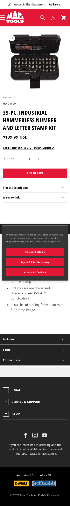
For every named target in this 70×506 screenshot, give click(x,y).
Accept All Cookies (35, 272)
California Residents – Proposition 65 (28, 148)
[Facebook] (25, 435)
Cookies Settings (35, 251)
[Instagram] (35, 435)
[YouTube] (44, 435)
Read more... (55, 4)
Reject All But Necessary (35, 261)
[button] (42, 17)
